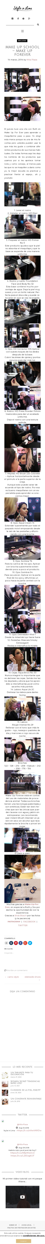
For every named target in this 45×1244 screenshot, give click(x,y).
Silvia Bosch (21, 915)
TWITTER (23, 925)
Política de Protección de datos (22, 1228)
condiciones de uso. (34, 1235)
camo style (13, 977)
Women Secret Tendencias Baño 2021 (25, 1082)
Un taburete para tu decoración (22, 1073)
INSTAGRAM (14, 921)
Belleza (22, 41)
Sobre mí (13, 1225)
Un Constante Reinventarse (26, 1099)
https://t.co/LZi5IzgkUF (22, 1155)
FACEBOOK (29, 921)
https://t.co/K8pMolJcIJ (22, 1153)
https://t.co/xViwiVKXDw (29, 1130)
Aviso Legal (27, 1225)
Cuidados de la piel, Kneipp (25, 1090)
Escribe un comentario (17, 970)
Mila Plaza (32, 59)
